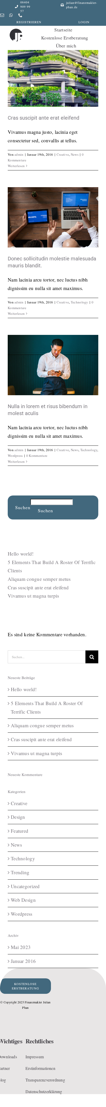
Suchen (22, 507)
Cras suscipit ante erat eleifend (43, 118)
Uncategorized (25, 886)
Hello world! (20, 553)
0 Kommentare (36, 455)
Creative (63, 154)
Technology (79, 302)
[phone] (20, 15)
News (74, 154)
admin (18, 154)
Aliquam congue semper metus (39, 579)
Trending (20, 872)
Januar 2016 (23, 961)
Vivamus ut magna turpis (33, 595)
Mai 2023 (21, 947)
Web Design (23, 900)
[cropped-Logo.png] (16, 30)
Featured (19, 831)
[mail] (2, 15)
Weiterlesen (16, 165)
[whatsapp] (11, 15)
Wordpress (15, 455)
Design (18, 817)
